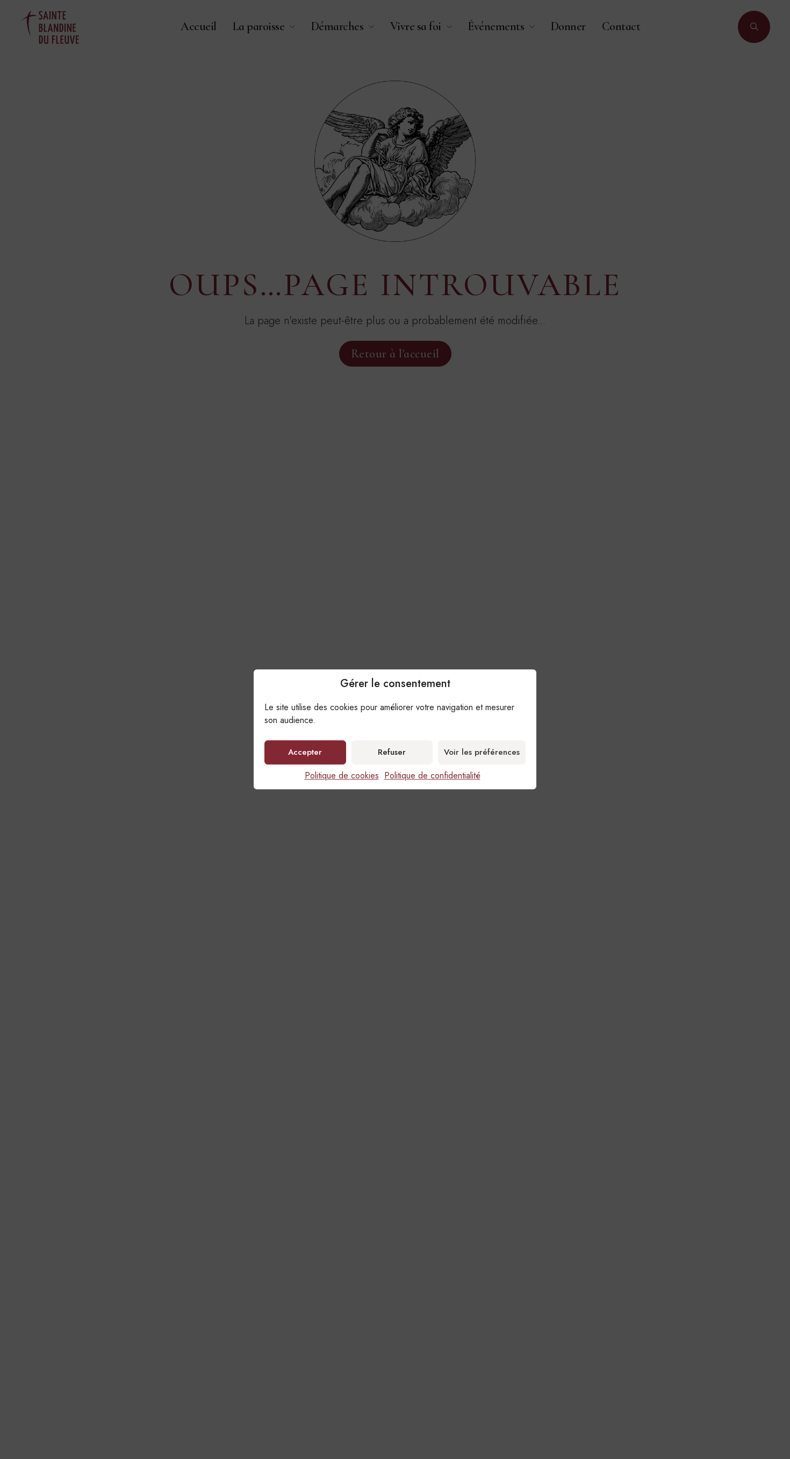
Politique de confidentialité (432, 775)
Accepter (305, 753)
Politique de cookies (342, 775)
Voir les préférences (482, 753)
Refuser (392, 753)
